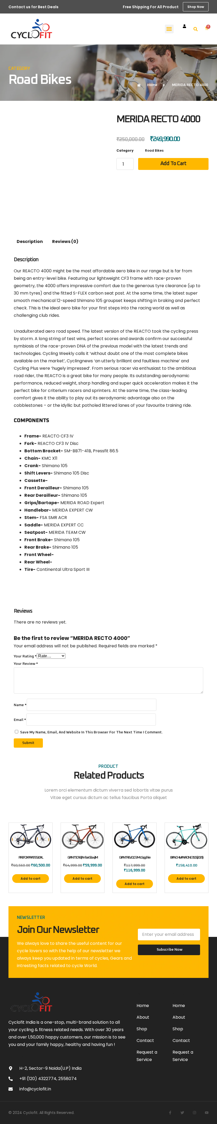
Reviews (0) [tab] (65, 241)
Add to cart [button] (30, 878)
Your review (26, 664)
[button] (169, 29)
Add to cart (173, 163)
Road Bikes (39, 80)
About (143, 1017)
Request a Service (147, 1056)
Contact (145, 1040)
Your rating (25, 656)
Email (20, 720)
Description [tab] (30, 241)
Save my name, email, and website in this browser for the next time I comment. (91, 732)
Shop (142, 1029)
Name (20, 705)
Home (143, 1006)
